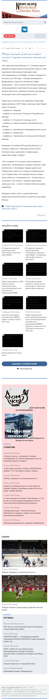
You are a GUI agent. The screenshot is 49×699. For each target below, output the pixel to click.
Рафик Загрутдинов (13, 206)
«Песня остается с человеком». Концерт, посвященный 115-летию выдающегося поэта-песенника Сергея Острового (23, 458)
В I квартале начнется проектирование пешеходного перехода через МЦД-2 (11, 251)
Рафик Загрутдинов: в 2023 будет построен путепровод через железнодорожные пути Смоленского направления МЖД (12, 287)
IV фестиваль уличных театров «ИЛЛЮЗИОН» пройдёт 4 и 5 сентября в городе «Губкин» (23, 469)
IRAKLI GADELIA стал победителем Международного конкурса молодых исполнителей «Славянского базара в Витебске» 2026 (23, 652)
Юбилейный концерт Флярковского (18, 671)
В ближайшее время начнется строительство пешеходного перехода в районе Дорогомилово (35, 284)
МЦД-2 (14, 208)
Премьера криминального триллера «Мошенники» (24, 523)
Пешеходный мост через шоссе (12, 354)
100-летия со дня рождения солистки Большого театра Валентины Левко (23, 627)
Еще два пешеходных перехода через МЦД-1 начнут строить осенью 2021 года (11, 318)
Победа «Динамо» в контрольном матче (20, 478)
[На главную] (28, 7)
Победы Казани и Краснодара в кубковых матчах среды (22, 608)
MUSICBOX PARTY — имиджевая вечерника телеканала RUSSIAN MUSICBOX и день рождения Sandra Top (24, 639)
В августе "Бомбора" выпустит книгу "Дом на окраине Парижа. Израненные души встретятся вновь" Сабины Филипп (23, 488)
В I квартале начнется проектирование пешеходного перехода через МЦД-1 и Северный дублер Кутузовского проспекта (35, 253)
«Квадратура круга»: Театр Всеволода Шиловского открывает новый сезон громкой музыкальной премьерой (22, 512)
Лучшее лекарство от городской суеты (19, 663)
